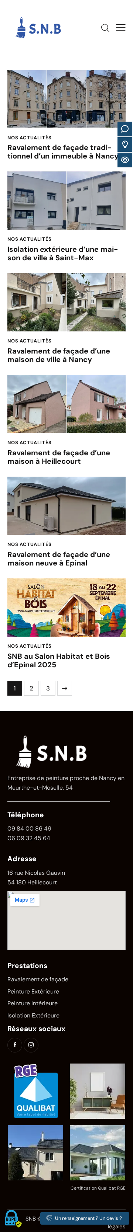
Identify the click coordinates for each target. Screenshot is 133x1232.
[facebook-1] (14, 1045)
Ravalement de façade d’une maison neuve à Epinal (58, 558)
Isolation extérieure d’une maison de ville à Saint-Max (62, 253)
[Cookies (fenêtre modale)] (13, 1219)
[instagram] (31, 1045)
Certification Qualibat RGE (98, 1188)
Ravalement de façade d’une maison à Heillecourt (58, 457)
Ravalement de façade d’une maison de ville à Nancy (58, 355)
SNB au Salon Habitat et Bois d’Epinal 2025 (58, 660)
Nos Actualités (29, 138)
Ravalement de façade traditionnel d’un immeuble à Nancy (63, 151)
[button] (121, 27)
